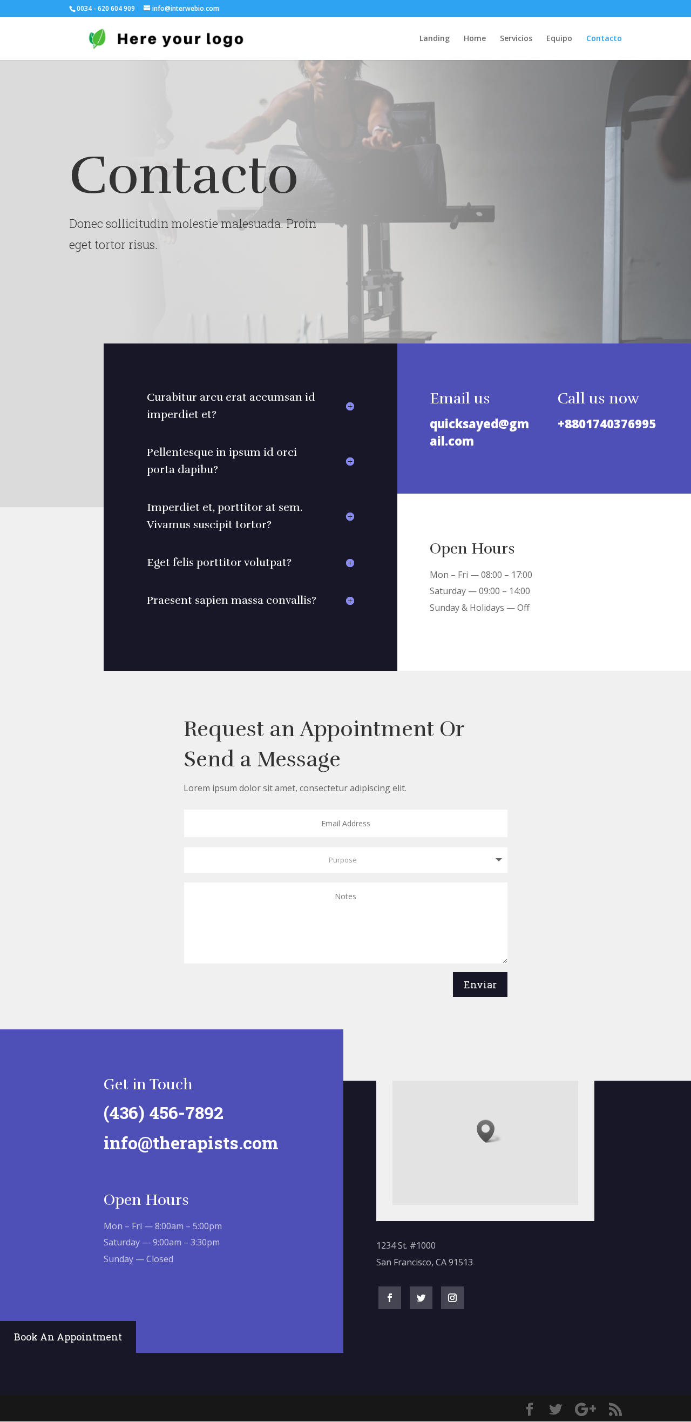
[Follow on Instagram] (452, 1297)
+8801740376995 (607, 423)
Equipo (559, 39)
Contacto (604, 39)
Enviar (480, 984)
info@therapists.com (191, 1142)
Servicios (516, 39)
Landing (434, 39)
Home (475, 39)
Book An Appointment (68, 1336)
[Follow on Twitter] (421, 1297)
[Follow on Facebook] (389, 1297)
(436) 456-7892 (163, 1112)
